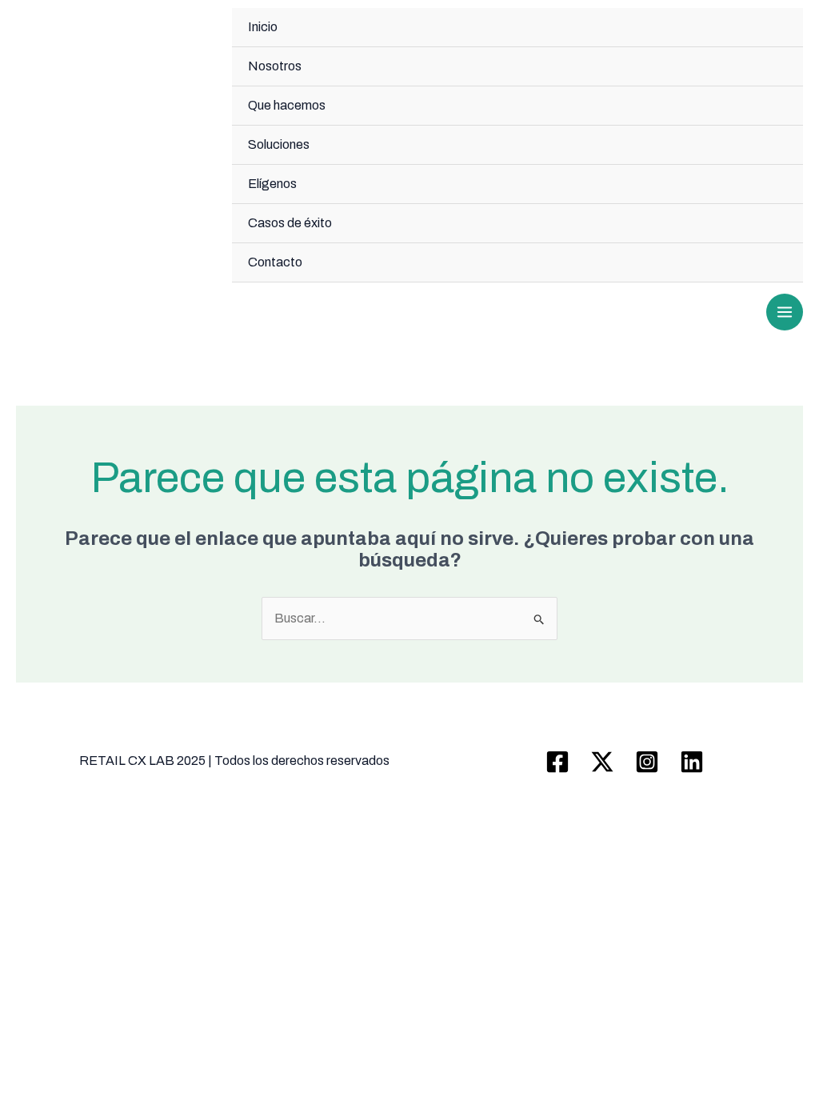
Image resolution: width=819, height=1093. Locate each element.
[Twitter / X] (602, 762)
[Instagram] (647, 762)
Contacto (275, 262)
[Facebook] (557, 762)
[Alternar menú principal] (784, 312)
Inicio (263, 27)
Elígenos (272, 183)
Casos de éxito (290, 223)
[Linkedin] (692, 762)
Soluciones (279, 144)
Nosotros (275, 66)
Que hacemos (287, 105)
